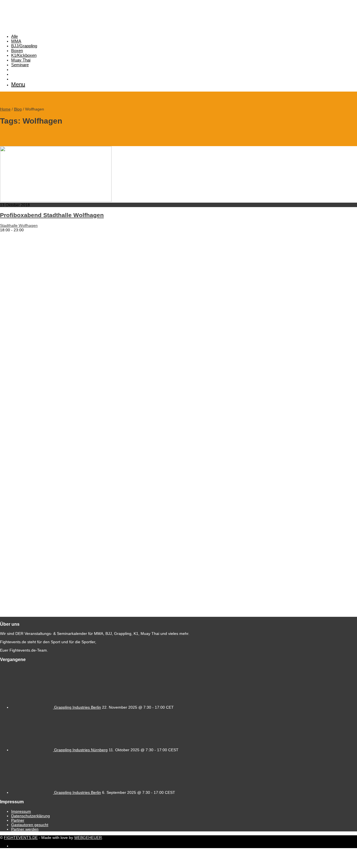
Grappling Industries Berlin (77, 707)
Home (5, 109)
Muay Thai (20, 60)
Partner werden (24, 829)
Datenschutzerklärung (30, 816)
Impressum (21, 811)
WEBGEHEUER (88, 837)
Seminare (20, 64)
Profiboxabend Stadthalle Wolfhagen (52, 215)
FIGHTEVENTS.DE (21, 837)
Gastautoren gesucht (29, 824)
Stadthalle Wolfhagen (19, 225)
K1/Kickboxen (24, 55)
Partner (17, 820)
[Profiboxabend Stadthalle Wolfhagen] (56, 200)
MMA (16, 41)
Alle (14, 36)
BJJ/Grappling (24, 45)
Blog (18, 109)
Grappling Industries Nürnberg (81, 750)
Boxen (17, 50)
